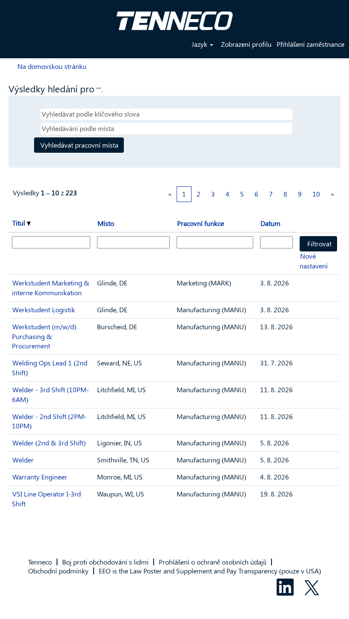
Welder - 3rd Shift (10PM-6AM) (50, 394)
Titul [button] (19, 222)
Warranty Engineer (39, 476)
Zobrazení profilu (246, 44)
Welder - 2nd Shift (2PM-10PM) (49, 421)
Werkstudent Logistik (43, 309)
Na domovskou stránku (51, 66)
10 (316, 193)
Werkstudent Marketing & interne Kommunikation (50, 287)
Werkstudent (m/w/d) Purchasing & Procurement (44, 336)
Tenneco (40, 561)
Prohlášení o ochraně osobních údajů (212, 561)
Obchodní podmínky (58, 570)
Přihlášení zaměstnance (310, 44)
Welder (23, 459)
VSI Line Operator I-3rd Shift (46, 498)
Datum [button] (270, 223)
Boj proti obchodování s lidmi (105, 561)
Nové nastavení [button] (314, 260)
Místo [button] (105, 223)
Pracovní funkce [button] (200, 223)
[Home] (174, 17)
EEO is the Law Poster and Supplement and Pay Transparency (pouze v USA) (210, 570)
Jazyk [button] (200, 44)
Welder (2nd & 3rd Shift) (49, 442)
